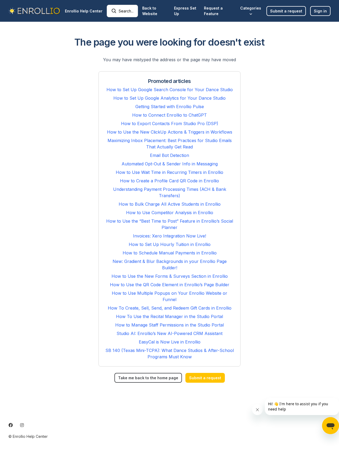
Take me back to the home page (148, 378)
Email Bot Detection (169, 155)
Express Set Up (185, 11)
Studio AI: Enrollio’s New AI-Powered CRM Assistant (169, 333)
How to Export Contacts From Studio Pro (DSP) (169, 123)
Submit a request (286, 11)
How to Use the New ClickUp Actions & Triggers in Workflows (169, 132)
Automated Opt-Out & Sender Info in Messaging (170, 163)
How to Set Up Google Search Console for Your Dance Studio (169, 89)
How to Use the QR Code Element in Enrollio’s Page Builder (169, 284)
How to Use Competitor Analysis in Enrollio (169, 212)
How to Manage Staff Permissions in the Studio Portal (169, 325)
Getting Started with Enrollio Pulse (169, 106)
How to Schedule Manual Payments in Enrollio (170, 252)
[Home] (34, 11)
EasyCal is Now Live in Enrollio (169, 342)
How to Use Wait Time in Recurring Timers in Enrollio (169, 172)
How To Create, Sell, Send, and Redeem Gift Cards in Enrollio (169, 308)
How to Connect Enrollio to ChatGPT (169, 115)
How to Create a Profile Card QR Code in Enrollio (169, 180)
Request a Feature (213, 11)
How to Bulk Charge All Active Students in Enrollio (170, 204)
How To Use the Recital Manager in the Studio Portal (169, 316)
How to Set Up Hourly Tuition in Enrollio (170, 244)
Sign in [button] (320, 11)
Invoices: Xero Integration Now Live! (169, 236)
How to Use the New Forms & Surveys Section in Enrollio (169, 276)
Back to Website (149, 11)
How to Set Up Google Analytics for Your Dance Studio (169, 98)
